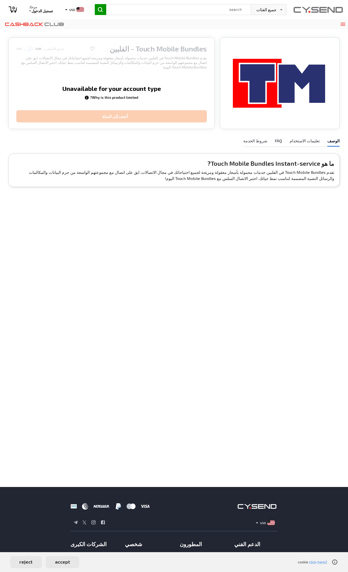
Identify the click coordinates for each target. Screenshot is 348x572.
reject (26, 562)
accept (62, 562)
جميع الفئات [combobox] (266, 9)
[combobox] (174, 9)
